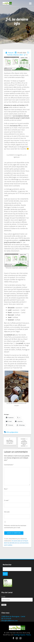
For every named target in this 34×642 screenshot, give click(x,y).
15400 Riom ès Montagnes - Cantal (13, 616)
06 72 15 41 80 (6, 618)
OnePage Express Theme (22, 635)
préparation (14, 432)
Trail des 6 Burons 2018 (15, 55)
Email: (3, 597)
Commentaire (9, 465)
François (11, 53)
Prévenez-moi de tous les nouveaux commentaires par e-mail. (15, 526)
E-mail (6, 500)
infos (8, 432)
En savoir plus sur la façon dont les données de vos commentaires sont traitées (16, 543)
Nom (6, 489)
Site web (7, 512)
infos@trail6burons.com (9, 621)
